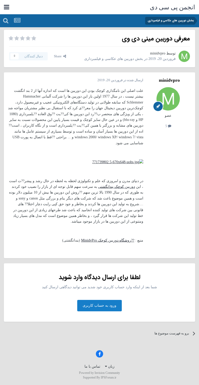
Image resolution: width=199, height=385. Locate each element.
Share (58, 56)
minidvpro (157, 53)
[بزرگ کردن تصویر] (117, 162)
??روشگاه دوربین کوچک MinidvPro (107, 240)
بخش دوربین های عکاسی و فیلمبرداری (113, 59)
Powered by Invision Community (99, 373)
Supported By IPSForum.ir (99, 377)
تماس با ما (92, 366)
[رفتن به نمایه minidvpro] (184, 56)
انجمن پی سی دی (172, 7)
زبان (111, 366)
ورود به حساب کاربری (99, 305)
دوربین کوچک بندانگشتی (116, 187)
